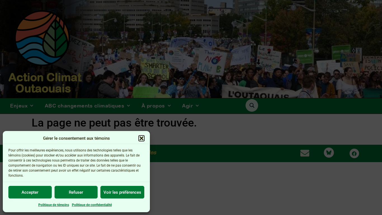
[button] (141, 138)
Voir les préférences (122, 192)
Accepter (30, 192)
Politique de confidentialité (92, 205)
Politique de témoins (53, 205)
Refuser (76, 192)
